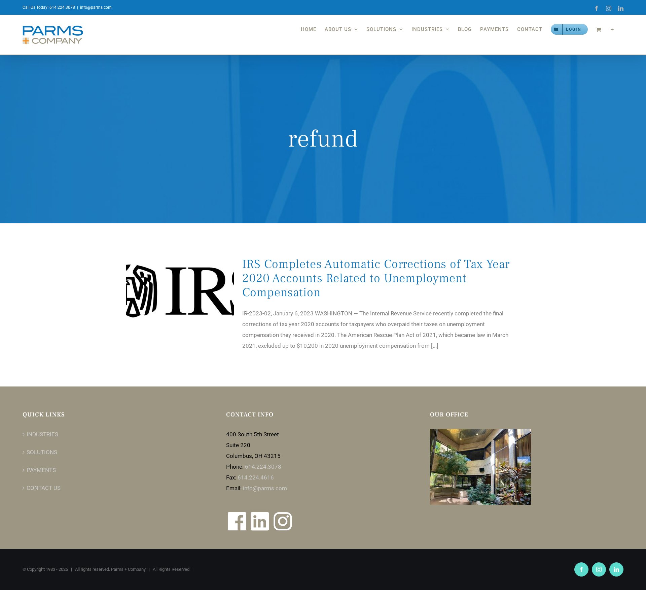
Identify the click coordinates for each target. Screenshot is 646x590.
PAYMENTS (41, 470)
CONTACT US (44, 488)
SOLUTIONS (42, 452)
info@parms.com (96, 7)
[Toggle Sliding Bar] (612, 29)
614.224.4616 (256, 477)
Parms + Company (128, 569)
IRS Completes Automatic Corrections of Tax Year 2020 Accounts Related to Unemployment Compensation (376, 278)
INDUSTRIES (42, 434)
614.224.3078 (263, 466)
